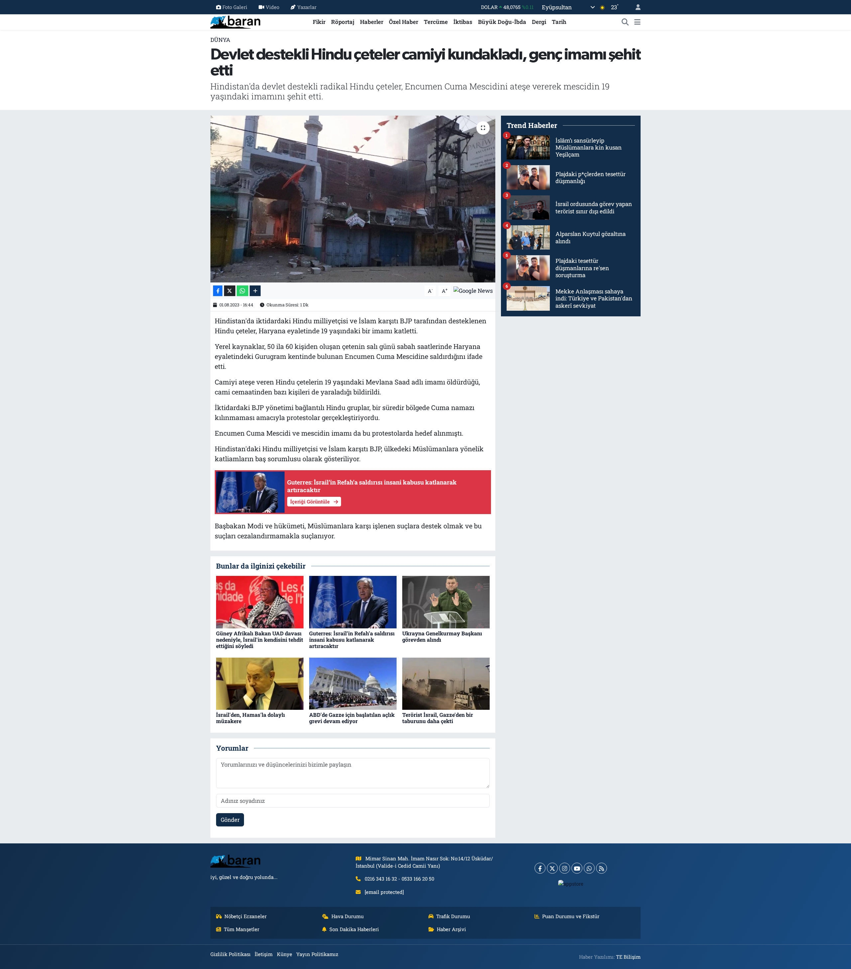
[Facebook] (540, 868)
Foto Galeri (234, 7)
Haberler (371, 22)
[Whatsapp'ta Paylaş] (242, 290)
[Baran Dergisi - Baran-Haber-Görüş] (235, 21)
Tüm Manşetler (241, 929)
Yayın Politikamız (317, 954)
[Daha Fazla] (255, 290)
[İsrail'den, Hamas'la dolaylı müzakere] (260, 683)
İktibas (462, 22)
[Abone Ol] (473, 290)
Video (272, 7)
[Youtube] (576, 868)
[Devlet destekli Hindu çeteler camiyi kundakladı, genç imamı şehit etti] (352, 199)
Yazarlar (306, 7)
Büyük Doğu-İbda (502, 22)
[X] (552, 868)
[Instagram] (564, 868)
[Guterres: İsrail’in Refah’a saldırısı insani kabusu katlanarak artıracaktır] (353, 601)
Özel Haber (403, 22)
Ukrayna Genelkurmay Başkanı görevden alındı (442, 636)
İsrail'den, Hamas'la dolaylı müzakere (250, 717)
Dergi (539, 22)
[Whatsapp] (589, 868)
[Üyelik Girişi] (635, 7)
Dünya (220, 40)
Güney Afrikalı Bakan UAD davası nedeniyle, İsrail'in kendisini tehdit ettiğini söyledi (259, 639)
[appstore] (571, 883)
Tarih (559, 22)
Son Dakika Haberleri (354, 929)
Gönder (230, 819)
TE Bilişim (628, 956)
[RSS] (601, 868)
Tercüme (436, 22)
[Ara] (625, 22)
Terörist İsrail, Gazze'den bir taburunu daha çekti (437, 717)
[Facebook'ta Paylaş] (217, 290)
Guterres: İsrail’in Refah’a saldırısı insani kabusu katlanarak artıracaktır (352, 639)
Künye (284, 954)
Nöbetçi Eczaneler (245, 916)
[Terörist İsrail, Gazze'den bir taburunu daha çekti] (446, 683)
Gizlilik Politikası (230, 954)
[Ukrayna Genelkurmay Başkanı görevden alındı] (446, 601)
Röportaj (342, 22)
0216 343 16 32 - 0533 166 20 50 (399, 878)
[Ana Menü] (637, 22)
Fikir (319, 22)
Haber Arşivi (451, 929)
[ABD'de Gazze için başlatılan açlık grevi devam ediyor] (353, 683)
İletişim (264, 954)
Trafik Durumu (453, 916)
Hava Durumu (347, 916)
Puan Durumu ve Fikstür (570, 916)
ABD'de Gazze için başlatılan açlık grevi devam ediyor (352, 717)
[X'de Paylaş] (229, 290)
